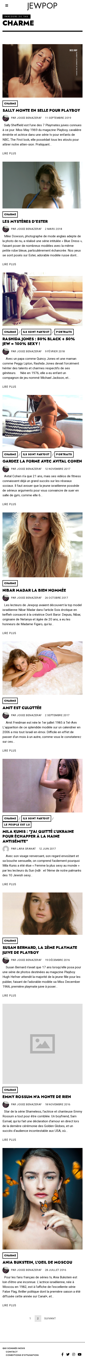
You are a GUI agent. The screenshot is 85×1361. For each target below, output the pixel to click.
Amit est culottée (21, 708)
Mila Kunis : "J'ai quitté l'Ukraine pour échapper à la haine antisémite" (38, 836)
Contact (12, 1351)
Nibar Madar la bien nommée (34, 590)
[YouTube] (80, 1354)
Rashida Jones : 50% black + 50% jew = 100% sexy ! (38, 341)
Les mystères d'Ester (25, 221)
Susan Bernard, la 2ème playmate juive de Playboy (39, 950)
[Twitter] (68, 1354)
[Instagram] (73, 1354)
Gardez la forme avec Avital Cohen (42, 461)
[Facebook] (62, 1354)
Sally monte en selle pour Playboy (41, 110)
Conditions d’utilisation (22, 1355)
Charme (10, 103)
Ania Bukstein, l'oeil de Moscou (37, 1262)
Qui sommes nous (13, 1348)
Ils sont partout (36, 332)
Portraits (64, 332)
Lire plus (9, 153)
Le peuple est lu (17, 825)
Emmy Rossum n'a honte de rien (36, 1096)
